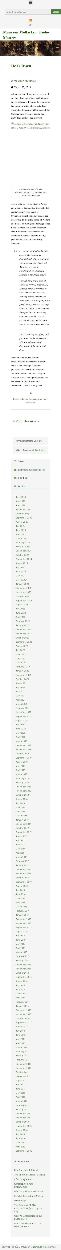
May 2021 (20, 696)
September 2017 (24, 832)
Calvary (29, 440)
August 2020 (22, 720)
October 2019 (22, 753)
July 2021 (20, 687)
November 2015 (23, 923)
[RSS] (30, 20)
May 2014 (20, 993)
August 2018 (22, 799)
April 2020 (20, 737)
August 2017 (22, 836)
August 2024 (22, 563)
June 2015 (20, 940)
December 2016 (23, 869)
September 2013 (24, 1022)
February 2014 (23, 1002)
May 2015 (20, 944)
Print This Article (27, 421)
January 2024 (22, 584)
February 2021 (22, 708)
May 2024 (20, 576)
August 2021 (22, 683)
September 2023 (24, 600)
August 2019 (22, 762)
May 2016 (20, 898)
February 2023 (23, 621)
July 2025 (20, 526)
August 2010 (22, 1130)
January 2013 (22, 1055)
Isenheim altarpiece (27, 398)
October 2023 (22, 596)
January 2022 (22, 671)
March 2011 (21, 1101)
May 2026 (20, 501)
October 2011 (22, 1072)
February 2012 (22, 1060)
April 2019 (20, 770)
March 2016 (21, 907)
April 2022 (20, 658)
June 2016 (21, 894)
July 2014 (20, 985)
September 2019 (24, 758)
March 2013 (21, 1047)
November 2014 (23, 969)
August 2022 (22, 646)
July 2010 (20, 1134)
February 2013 (23, 1051)
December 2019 (23, 745)
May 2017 (20, 849)
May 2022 (20, 654)
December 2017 (23, 824)
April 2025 (20, 534)
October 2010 (22, 1122)
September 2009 (24, 1151)
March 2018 (21, 815)
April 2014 (20, 997)
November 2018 (23, 791)
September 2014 (24, 977)
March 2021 (21, 704)
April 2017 (20, 853)
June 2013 (21, 1035)
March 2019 (21, 774)
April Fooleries (30, 450)
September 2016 (24, 882)
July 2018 (20, 803)
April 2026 (20, 505)
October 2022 (22, 638)
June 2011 (20, 1089)
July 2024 (20, 567)
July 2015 (20, 935)
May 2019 (20, 766)
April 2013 (20, 1043)
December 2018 (23, 787)
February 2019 (23, 778)
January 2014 (22, 1006)
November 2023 (23, 592)
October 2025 (22, 513)
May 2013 (20, 1039)
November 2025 (23, 509)
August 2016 (22, 886)
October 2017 (22, 828)
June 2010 (21, 1138)
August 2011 (21, 1080)
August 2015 (22, 931)
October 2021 (22, 679)
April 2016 (20, 902)
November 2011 (23, 1068)
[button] (30, 2)
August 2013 (22, 1027)
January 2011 (22, 1109)
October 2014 (22, 973)
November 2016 (23, 873)
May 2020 (20, 733)
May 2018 (20, 807)
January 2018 (22, 820)
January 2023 (22, 625)
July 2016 (20, 890)
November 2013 (23, 1014)
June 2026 (21, 497)
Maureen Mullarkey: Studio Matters (39, 1246)
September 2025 (24, 518)
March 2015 (21, 952)
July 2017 (20, 840)
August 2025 (22, 522)
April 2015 (20, 948)
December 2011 (23, 1064)
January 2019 (22, 782)
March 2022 (21, 662)
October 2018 (22, 795)
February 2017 (22, 861)
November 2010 (23, 1117)
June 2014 (21, 989)
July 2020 (20, 724)
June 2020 (21, 729)
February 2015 (22, 956)
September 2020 (24, 716)
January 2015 (22, 960)
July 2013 (20, 1031)
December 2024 (23, 551)
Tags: (15, 398)
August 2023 (22, 604)
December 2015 (23, 919)
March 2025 (21, 538)
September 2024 (24, 559)
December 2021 (23, 675)
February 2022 (23, 666)
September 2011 (23, 1076)
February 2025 (23, 542)
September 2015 (24, 927)
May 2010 (20, 1142)
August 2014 (22, 981)
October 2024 (22, 555)
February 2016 (23, 911)
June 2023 (21, 613)
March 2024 (21, 580)
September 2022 (24, 642)
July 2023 (20, 609)
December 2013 (23, 1010)
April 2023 (20, 617)
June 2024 (21, 571)
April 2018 (20, 811)
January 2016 (22, 915)
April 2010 (20, 1147)
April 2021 (20, 700)
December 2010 (23, 1113)
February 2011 (22, 1105)
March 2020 (21, 741)
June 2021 (20, 691)
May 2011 (20, 1093)
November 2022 (23, 633)
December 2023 (23, 588)
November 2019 (23, 749)
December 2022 (23, 629)
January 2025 (22, 546)
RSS (30, 25)
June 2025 (21, 530)
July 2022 (20, 650)
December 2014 (23, 964)
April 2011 (20, 1097)
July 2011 (20, 1084)
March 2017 (21, 857)
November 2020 (23, 712)
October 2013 (22, 1018)
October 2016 (22, 877)
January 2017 (22, 865)
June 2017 (20, 844)
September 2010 (24, 1126)
